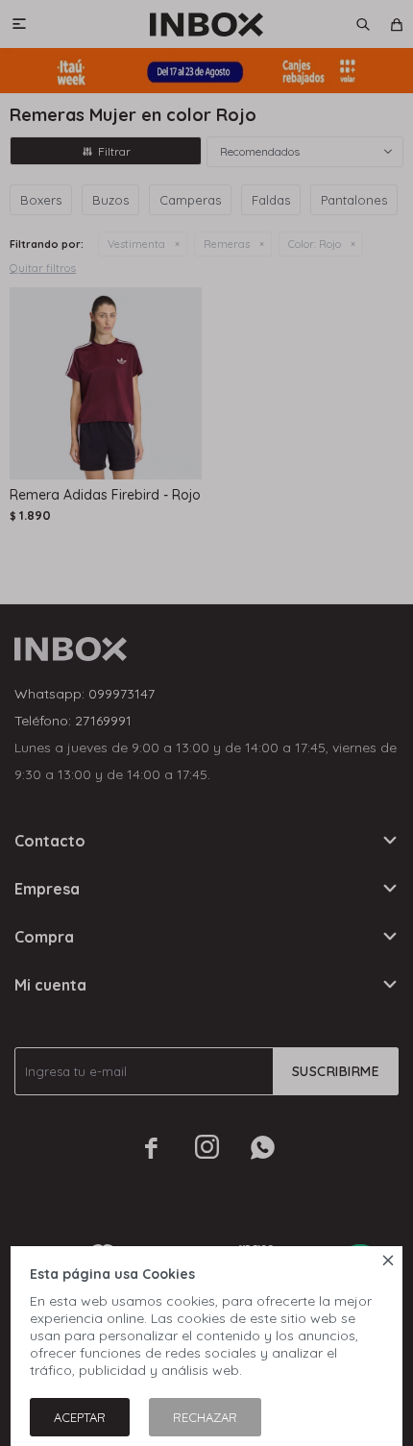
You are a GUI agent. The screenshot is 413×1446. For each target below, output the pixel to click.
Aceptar (80, 1417)
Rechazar (205, 1417)
